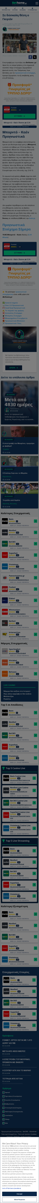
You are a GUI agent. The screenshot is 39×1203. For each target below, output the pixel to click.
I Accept (19, 1194)
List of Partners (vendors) (11, 1188)
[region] (19, 1170)
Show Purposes (19, 1199)
